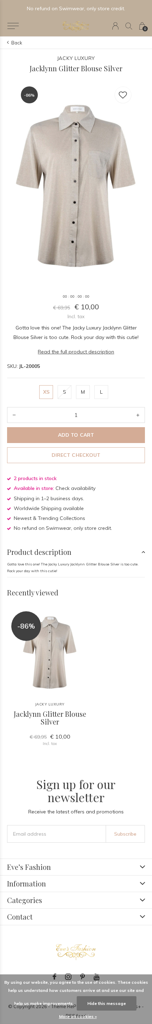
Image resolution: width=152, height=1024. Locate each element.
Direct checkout (76, 455)
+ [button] (138, 415)
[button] (13, 26)
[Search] (128, 25)
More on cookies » (78, 1016)
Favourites (123, 94)
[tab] (76, 552)
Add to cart (76, 435)
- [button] (14, 415)
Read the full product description (76, 352)
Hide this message (106, 1003)
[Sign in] (115, 25)
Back (16, 43)
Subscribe (125, 834)
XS (46, 392)
